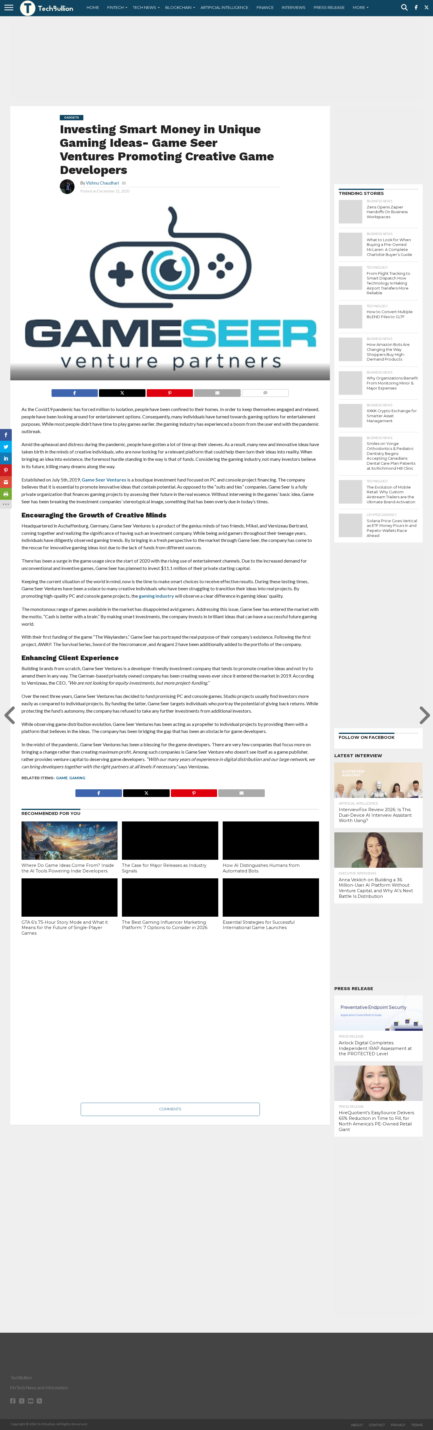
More (359, 7)
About (357, 1425)
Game (61, 778)
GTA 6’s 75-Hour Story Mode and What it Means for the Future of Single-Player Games (65, 928)
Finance (265, 7)
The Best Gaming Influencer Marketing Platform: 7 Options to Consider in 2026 (164, 925)
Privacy (398, 1425)
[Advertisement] (216, 60)
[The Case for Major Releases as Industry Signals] (170, 850)
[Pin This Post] (169, 391)
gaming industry (156, 596)
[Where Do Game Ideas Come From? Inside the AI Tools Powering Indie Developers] (70, 850)
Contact (377, 1425)
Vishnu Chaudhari (102, 182)
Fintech (115, 7)
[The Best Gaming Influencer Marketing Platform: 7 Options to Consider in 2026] (170, 907)
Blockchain (178, 7)
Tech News (144, 7)
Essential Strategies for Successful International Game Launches (259, 925)
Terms (417, 1425)
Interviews (293, 7)
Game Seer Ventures (104, 479)
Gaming (77, 778)
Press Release (329, 7)
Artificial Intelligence (224, 7)
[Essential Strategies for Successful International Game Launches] (271, 907)
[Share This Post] (122, 391)
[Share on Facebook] (75, 391)
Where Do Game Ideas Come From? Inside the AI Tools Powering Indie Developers (68, 868)
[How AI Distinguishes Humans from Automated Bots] (271, 850)
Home (93, 7)
